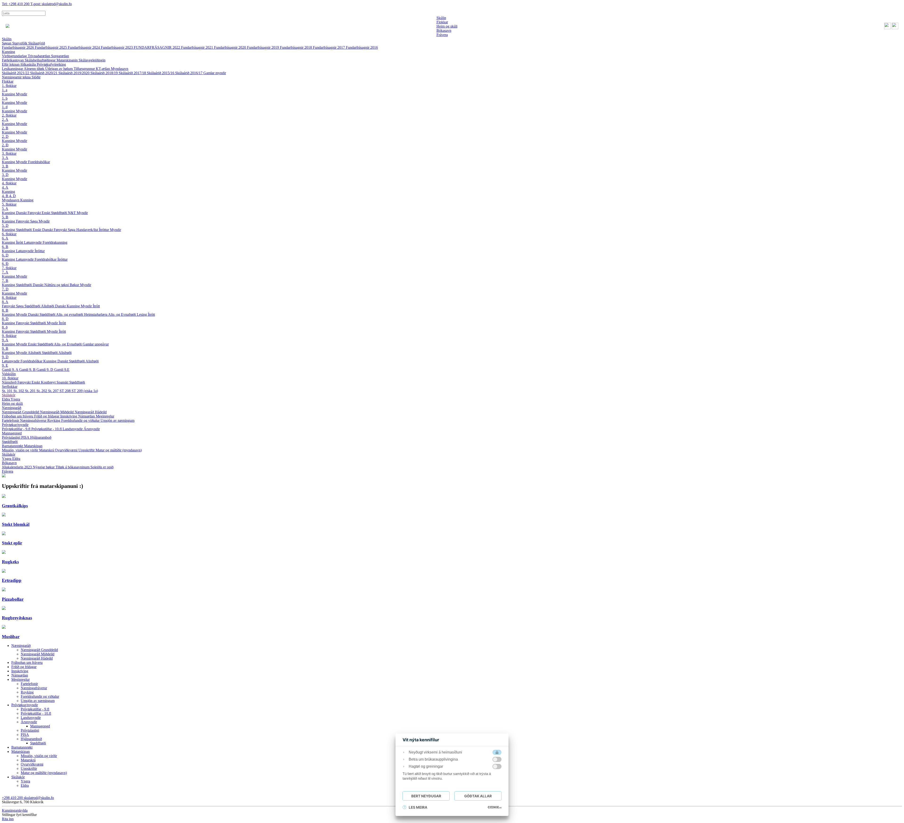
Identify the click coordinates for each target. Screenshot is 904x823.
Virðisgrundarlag (15, 56)
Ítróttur (104, 230)
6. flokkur (9, 234)
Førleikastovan (13, 60)
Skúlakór (8, 395)
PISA (25, 437)
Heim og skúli (12, 403)
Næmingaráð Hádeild (91, 412)
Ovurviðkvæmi (66, 450)
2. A (5, 120)
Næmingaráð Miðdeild (57, 412)
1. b (5, 98)
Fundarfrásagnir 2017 (329, 47)
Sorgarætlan (60, 56)
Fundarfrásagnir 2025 (51, 47)
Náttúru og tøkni (57, 285)
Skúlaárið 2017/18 (133, 73)
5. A (5, 209)
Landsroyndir (73, 429)
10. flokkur (10, 378)
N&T (72, 213)
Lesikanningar (13, 69)
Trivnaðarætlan (39, 56)
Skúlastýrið (36, 43)
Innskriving (69, 416)
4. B (5, 196)
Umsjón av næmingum (117, 420)
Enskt (46, 213)
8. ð (5, 327)
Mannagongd (12, 433)
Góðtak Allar (478, 796)
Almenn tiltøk (34, 69)
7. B (5, 281)
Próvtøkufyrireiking (51, 64)
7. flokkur (9, 268)
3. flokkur (9, 153)
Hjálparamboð (40, 437)
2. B (5, 128)
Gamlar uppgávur (96, 344)
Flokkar (7, 81)
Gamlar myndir (214, 73)
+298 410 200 (16, 4)
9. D (5, 357)
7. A (5, 272)
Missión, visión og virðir (20, 450)
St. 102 (19, 391)
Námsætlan (87, 416)
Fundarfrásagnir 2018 (296, 47)
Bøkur (75, 285)
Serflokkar (9, 387)
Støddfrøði (59, 213)
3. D (5, 175)
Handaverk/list (87, 230)
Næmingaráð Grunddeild (21, 412)
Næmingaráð (11, 408)
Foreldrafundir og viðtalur (81, 420)
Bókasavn (9, 463)
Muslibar (11, 636)
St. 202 (42, 391)
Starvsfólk (20, 43)
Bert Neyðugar (426, 796)
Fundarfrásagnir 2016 (362, 47)
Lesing (142, 314)
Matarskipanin (67, 60)
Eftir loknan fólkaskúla (19, 64)
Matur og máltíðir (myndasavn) (119, 450)
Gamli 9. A (10, 370)
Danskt (22, 213)
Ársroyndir (92, 429)
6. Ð (5, 264)
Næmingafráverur (33, 420)
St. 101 (7, 391)
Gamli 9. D (45, 370)
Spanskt (62, 382)
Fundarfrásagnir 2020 (230, 47)
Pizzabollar (13, 599)
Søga (34, 221)
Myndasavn (119, 69)
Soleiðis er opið (101, 467)
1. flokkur (9, 86)
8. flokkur (9, 298)
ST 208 (66, 391)
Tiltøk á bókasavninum (73, 467)
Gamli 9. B (27, 370)
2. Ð (5, 145)
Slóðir (36, 77)
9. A (5, 340)
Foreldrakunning (55, 242)
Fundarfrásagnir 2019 (263, 47)
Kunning (8, 52)
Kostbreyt (48, 382)
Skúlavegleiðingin (92, 60)
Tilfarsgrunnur (85, 69)
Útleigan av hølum (59, 69)
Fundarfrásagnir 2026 (18, 47)
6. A (5, 238)
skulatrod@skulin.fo (51, 4)
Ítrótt (20, 242)
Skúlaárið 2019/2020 (74, 73)
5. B (5, 217)
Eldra (6, 399)
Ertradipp (11, 580)
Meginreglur (105, 416)
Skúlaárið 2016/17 (189, 73)
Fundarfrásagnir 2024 (84, 47)
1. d (5, 107)
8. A (5, 302)
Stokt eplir (12, 542)
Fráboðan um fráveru (18, 416)
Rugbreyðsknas (17, 617)
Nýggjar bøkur (44, 467)
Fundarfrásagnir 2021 (197, 47)
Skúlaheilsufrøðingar (40, 60)
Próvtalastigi (11, 437)
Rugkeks (10, 561)
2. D (5, 136)
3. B (5, 166)
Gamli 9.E (61, 370)
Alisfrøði (48, 306)
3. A (5, 158)
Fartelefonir (11, 420)
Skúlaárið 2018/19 (104, 73)
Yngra (15, 399)
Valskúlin (9, 374)
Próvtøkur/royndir (15, 425)
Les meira (418, 807)
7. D (5, 289)
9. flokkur (9, 336)
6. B (5, 247)
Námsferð (9, 382)
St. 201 (30, 391)
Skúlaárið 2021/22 (16, 73)
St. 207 (54, 391)
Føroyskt (35, 213)
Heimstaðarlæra (96, 314)
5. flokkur (9, 204)
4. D (12, 196)
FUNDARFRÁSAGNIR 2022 (157, 47)
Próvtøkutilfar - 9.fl (16, 429)
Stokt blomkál (15, 524)
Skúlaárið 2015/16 (161, 73)
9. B (5, 348)
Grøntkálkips (15, 505)
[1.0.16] (494, 807)
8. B (5, 310)
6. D (5, 255)
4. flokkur (9, 183)
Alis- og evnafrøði (70, 314)
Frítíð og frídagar (47, 416)
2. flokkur (9, 115)
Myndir (21, 94)
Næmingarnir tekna (17, 77)
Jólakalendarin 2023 (17, 467)
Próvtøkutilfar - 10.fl (47, 429)
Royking (54, 420)
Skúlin (7, 39)
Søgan (7, 43)
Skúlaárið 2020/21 (44, 73)
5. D (5, 225)
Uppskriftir (87, 450)
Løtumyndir (33, 242)
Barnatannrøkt (13, 446)
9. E (5, 365)
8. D (5, 319)
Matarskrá (47, 450)
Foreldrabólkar (39, 162)
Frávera (7, 471)
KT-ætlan (103, 69)
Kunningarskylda (15, 810)
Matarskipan (33, 446)
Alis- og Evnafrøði (122, 314)
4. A (5, 187)
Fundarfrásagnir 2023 (117, 47)
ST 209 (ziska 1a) (85, 391)
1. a (4, 90)
